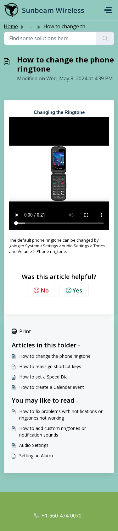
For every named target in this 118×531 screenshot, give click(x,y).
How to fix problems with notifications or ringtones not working (61, 414)
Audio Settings (33, 445)
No (45, 290)
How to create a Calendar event (51, 387)
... (30, 26)
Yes (77, 290)
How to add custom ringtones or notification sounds (52, 431)
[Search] (105, 38)
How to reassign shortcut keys (50, 366)
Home (11, 26)
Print (25, 331)
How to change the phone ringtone (55, 356)
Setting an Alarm (36, 456)
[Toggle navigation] (108, 10)
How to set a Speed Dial (44, 377)
